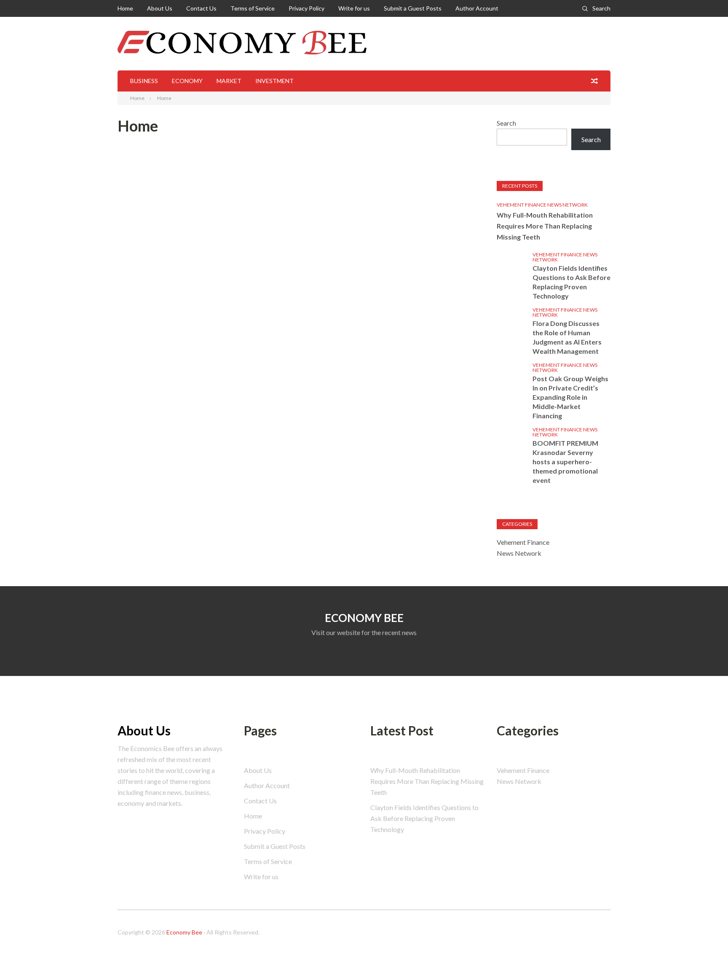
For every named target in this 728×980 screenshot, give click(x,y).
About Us (159, 8)
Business (144, 80)
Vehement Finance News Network (542, 205)
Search (601, 8)
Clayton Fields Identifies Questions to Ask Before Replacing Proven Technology (571, 282)
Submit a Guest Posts (413, 8)
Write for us (354, 8)
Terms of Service (252, 8)
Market (229, 80)
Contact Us (201, 8)
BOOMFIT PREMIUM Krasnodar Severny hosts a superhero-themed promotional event (565, 461)
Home (125, 8)
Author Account (476, 8)
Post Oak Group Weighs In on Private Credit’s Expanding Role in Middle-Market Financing (570, 397)
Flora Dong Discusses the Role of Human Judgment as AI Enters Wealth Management (567, 337)
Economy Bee (184, 932)
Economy (187, 80)
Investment (274, 80)
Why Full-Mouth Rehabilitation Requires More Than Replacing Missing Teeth (545, 226)
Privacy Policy (306, 8)
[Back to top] (704, 956)
